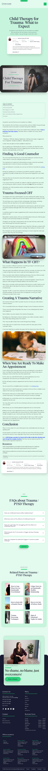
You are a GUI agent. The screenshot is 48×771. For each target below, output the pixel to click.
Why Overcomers (6, 720)
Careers (4, 718)
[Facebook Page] (3, 709)
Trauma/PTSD (18, 44)
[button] (45, 4)
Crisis (44, 769)
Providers (27, 704)
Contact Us (27, 710)
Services (27, 698)
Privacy (27, 769)
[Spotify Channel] (13, 709)
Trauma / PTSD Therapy (35, 41)
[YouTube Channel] (8, 709)
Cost (26, 702)
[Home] (6, 4)
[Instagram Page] (6, 709)
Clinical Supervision (6, 722)
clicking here (35, 386)
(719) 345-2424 (6, 699)
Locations (27, 700)
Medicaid (39, 769)
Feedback (33, 769)
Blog (26, 708)
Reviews (26, 706)
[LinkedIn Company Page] (11, 709)
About (26, 696)
